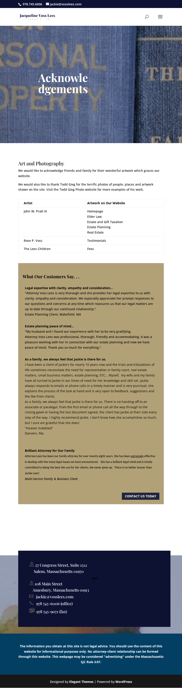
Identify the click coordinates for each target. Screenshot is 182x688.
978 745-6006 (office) (53, 603)
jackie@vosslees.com (54, 596)
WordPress (123, 682)
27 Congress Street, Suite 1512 (60, 565)
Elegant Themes (81, 682)
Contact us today (140, 496)
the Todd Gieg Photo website (75, 189)
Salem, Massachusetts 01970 (59, 571)
